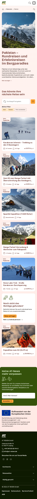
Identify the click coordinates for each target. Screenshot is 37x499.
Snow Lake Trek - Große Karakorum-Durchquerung (14, 284)
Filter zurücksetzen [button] (20, 109)
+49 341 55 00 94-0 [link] (11, 448)
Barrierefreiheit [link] (27, 491)
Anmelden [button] (6, 401)
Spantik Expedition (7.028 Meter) (17, 214)
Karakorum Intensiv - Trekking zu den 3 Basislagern (17, 144)
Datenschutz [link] (15, 491)
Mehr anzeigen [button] (6, 80)
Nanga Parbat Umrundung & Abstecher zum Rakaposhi (15, 248)
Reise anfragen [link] (10, 316)
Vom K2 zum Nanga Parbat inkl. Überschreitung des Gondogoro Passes (17, 180)
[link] (30, 3)
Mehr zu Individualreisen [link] (11, 319)
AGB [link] (3, 494)
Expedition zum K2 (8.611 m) (15, 350)
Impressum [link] (6, 491)
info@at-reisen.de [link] (10, 451)
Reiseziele (9, 9)
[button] (34, 3)
